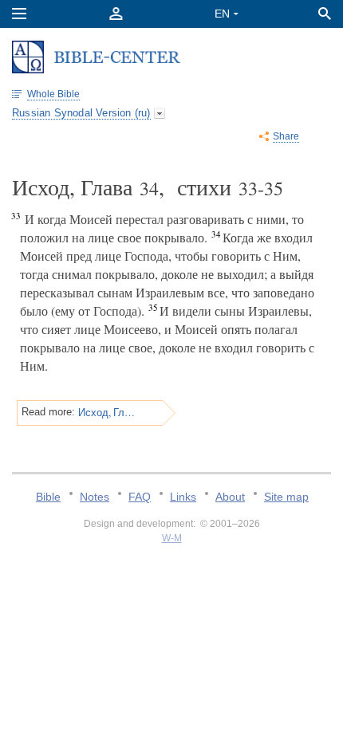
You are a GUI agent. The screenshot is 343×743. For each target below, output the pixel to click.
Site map (286, 496)
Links (183, 496)
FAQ (139, 496)
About (230, 496)
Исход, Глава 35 (107, 412)
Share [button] (286, 136)
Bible (48, 496)
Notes (94, 496)
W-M (172, 538)
